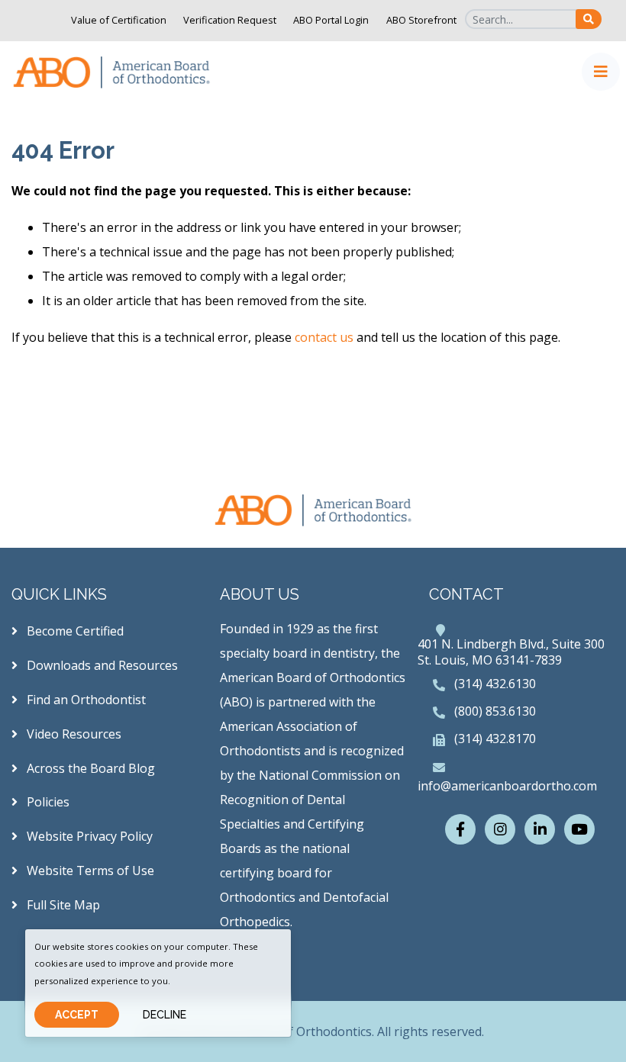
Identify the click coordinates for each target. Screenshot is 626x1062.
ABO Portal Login (331, 20)
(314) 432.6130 (495, 683)
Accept (76, 1015)
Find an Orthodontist (85, 699)
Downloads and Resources (101, 665)
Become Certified (74, 631)
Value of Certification (118, 20)
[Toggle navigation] (601, 72)
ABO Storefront (421, 20)
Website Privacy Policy (88, 836)
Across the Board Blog (89, 768)
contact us (324, 337)
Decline (164, 1015)
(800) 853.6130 (495, 711)
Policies (46, 801)
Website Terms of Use (89, 870)
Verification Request (229, 20)
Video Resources (72, 734)
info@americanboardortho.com (507, 785)
